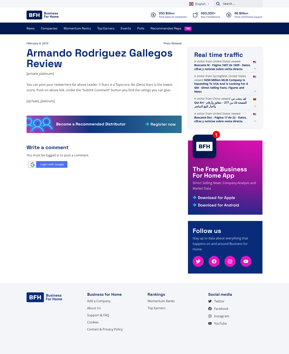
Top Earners (105, 28)
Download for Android (218, 205)
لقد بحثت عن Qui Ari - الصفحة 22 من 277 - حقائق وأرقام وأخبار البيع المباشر (220, 102)
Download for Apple (216, 198)
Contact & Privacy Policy (105, 329)
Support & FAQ (98, 315)
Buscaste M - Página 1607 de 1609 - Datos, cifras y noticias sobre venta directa (222, 67)
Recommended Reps (166, 28)
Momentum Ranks (77, 28)
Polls (140, 28)
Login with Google (52, 164)
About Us (94, 308)
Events (126, 28)
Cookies (93, 322)
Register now (163, 124)
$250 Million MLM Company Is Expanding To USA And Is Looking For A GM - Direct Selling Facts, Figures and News (221, 85)
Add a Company (98, 301)
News (31, 28)
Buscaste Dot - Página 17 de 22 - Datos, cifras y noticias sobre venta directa (220, 119)
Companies (49, 28)
